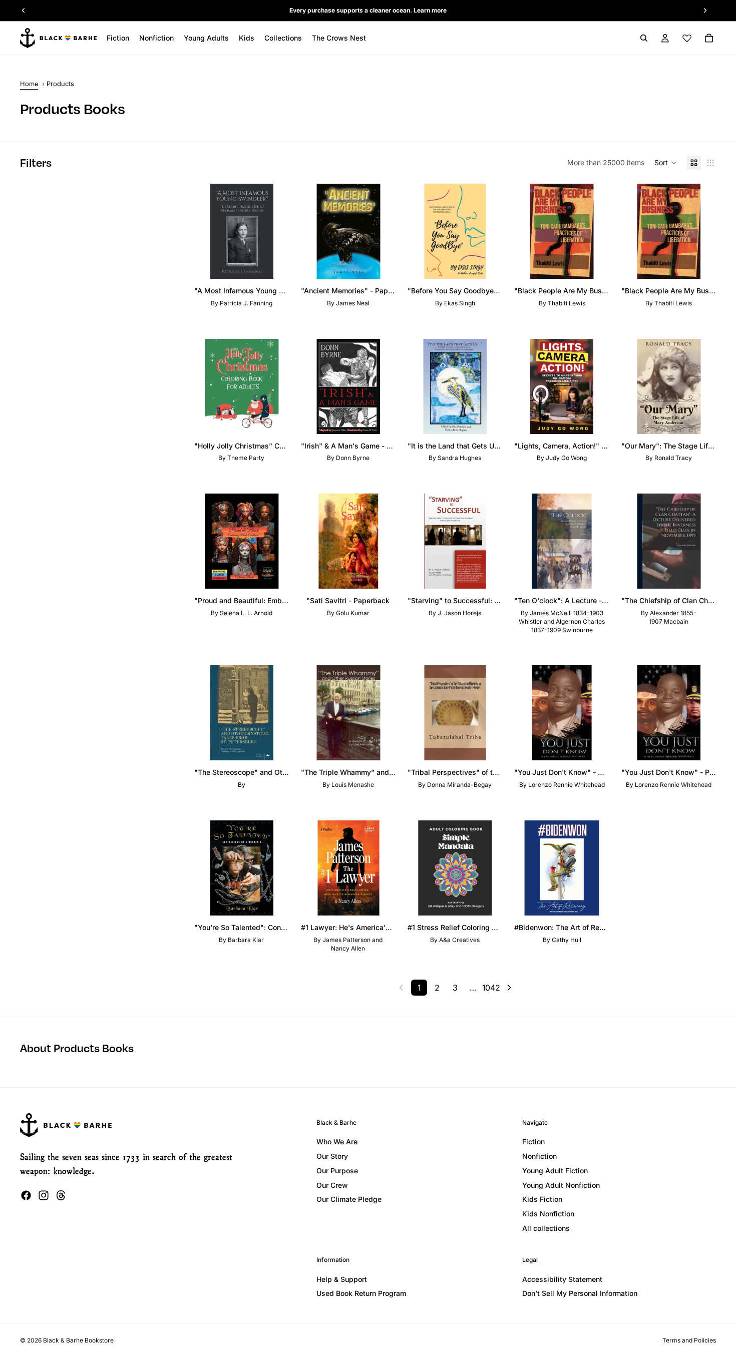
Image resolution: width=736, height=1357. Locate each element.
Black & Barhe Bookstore (78, 1340)
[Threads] (61, 1195)
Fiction (533, 1141)
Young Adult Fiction (555, 1170)
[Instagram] (44, 1195)
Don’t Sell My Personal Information (579, 1293)
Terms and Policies (689, 1340)
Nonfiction (539, 1156)
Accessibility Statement (562, 1279)
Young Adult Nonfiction (561, 1185)
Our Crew (332, 1185)
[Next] (509, 988)
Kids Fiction (542, 1199)
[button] (665, 163)
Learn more (430, 10)
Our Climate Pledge (349, 1199)
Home (29, 84)
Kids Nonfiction (548, 1213)
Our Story (332, 1156)
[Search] (644, 38)
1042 (491, 988)
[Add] (273, 263)
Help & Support (341, 1279)
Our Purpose (337, 1170)
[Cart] (709, 38)
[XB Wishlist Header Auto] (687, 38)
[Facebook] (26, 1195)
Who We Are (336, 1141)
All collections (546, 1228)
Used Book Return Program (361, 1293)
